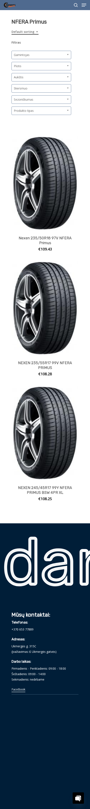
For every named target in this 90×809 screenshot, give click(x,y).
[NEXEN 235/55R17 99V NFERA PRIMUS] (45, 308)
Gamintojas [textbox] (22, 55)
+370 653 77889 (22, 629)
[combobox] (25, 32)
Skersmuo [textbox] (20, 88)
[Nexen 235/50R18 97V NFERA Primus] (45, 183)
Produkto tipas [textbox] (24, 111)
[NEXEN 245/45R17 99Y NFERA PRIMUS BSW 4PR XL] (45, 433)
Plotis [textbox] (17, 66)
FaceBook (18, 689)
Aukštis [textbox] (18, 77)
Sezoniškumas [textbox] (23, 99)
